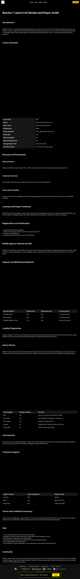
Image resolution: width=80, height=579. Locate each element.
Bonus (45, 2)
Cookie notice (22, 566)
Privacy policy (44, 566)
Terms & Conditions (56, 566)
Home (31, 2)
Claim (56, 575)
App (36, 2)
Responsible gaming (33, 566)
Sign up (76, 2)
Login (40, 2)
